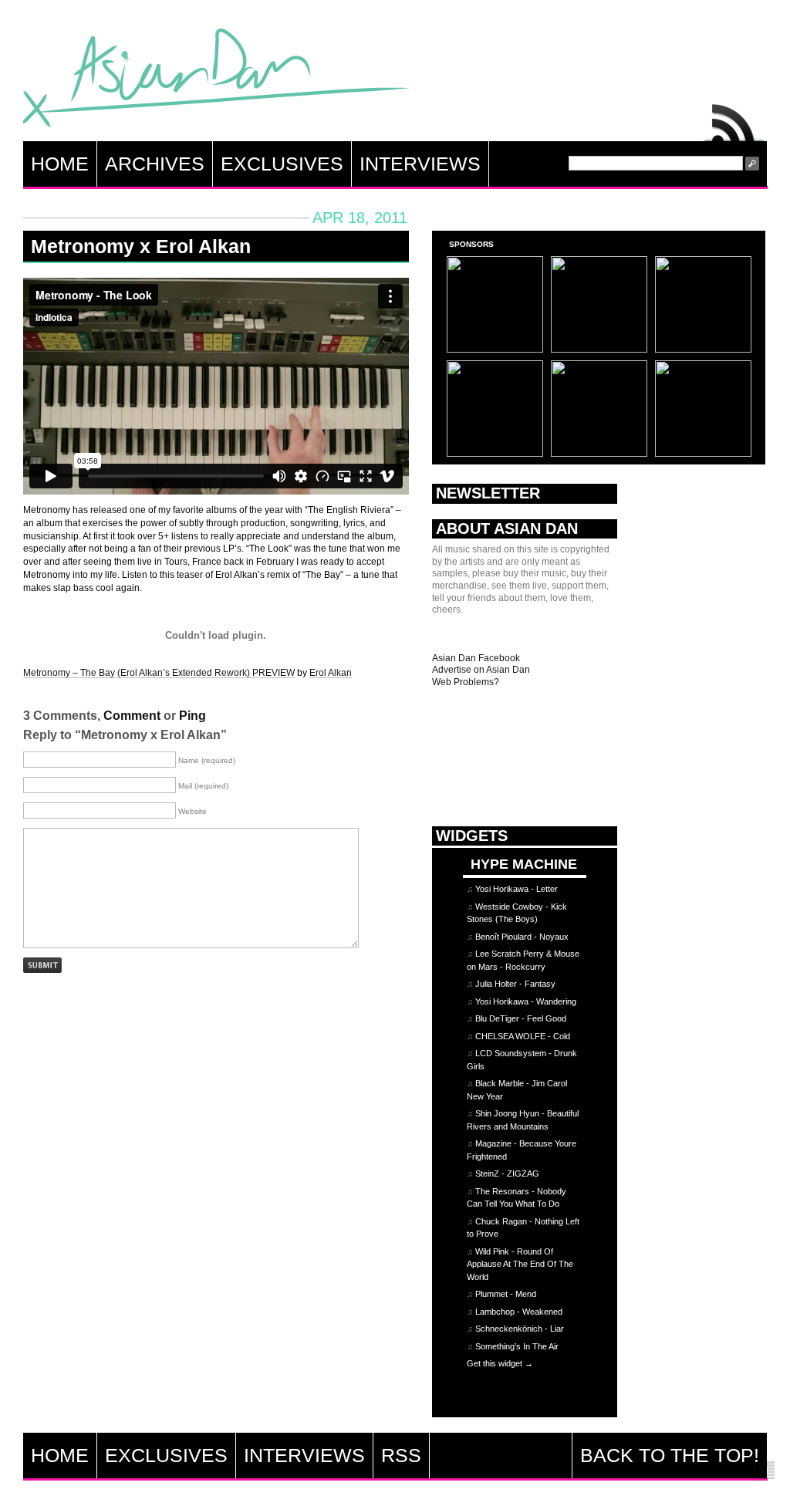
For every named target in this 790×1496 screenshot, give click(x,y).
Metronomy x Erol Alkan (141, 246)
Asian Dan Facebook (476, 658)
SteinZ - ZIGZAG (507, 1173)
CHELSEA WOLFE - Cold (522, 1036)
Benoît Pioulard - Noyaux (522, 936)
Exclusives (282, 163)
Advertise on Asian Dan (481, 669)
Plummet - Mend (505, 1293)
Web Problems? (465, 682)
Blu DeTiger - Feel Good (520, 1018)
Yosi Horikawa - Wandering (525, 1001)
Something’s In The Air (517, 1346)
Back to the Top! (669, 1455)
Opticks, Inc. (767, 1471)
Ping (192, 715)
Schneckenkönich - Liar (519, 1328)
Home (60, 163)
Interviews (420, 163)
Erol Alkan (330, 672)
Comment (131, 715)
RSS (734, 118)
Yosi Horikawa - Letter (516, 888)
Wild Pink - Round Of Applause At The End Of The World (520, 1264)
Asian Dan (216, 81)
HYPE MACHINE (524, 863)
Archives (154, 163)
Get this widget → (500, 1363)
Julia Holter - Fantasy (515, 983)
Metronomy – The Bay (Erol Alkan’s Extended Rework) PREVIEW (159, 672)
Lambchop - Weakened (518, 1311)
